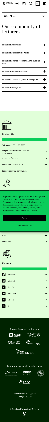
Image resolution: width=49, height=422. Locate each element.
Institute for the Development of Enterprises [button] (20, 79)
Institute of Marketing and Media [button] (15, 53)
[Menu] (44, 3)
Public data (6, 242)
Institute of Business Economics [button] (15, 71)
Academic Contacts (10, 158)
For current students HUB (13, 164)
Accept (24, 218)
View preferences (25, 225)
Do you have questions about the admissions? (15, 151)
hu (37, 3)
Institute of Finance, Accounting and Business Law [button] (21, 62)
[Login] (17, 3)
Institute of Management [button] (12, 87)
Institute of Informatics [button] (11, 45)
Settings (21, 397)
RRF (4, 235)
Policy (28, 397)
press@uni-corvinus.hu (17, 171)
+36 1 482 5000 (18, 145)
